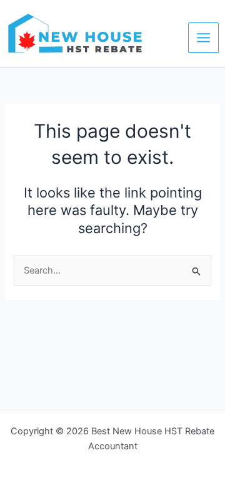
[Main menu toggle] (203, 37)
